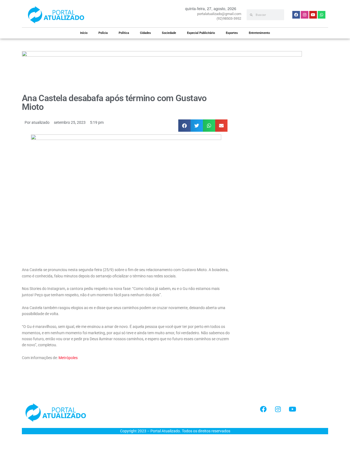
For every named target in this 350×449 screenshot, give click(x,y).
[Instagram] (277, 409)
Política (124, 33)
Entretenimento (259, 33)
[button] (184, 125)
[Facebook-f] (263, 409)
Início (84, 33)
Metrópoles (68, 358)
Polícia (103, 33)
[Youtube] (292, 409)
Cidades (145, 33)
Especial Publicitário (201, 33)
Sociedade (169, 33)
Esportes (232, 33)
